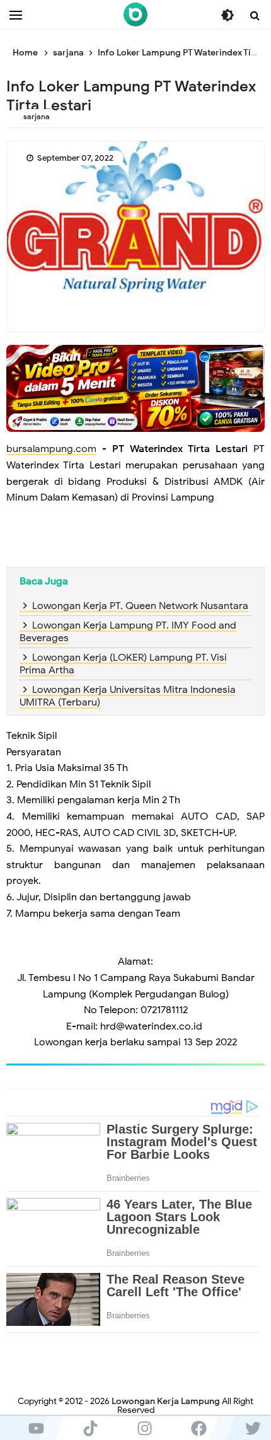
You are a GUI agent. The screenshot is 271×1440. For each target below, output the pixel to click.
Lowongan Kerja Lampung (166, 1401)
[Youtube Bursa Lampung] (36, 1428)
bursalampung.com (51, 449)
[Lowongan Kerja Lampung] (135, 14)
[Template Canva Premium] (135, 387)
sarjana (36, 116)
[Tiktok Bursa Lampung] (90, 1428)
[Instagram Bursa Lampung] (144, 1428)
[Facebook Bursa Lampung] (198, 1428)
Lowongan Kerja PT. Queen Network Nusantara (140, 606)
